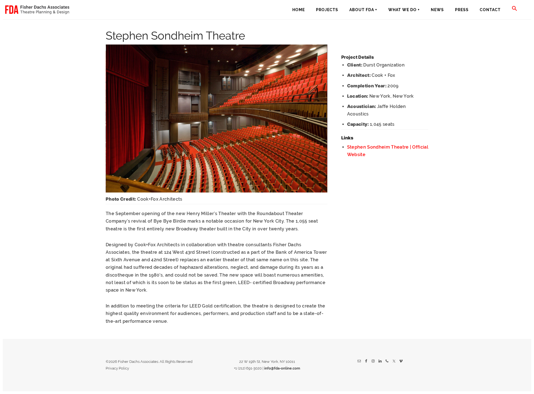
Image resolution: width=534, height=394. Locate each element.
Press (462, 10)
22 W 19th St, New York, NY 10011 (267, 361)
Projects (327, 10)
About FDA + (363, 10)
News (437, 10)
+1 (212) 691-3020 (248, 368)
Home (298, 10)
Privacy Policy (117, 368)
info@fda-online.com (282, 368)
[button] (514, 9)
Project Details (357, 57)
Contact (490, 10)
